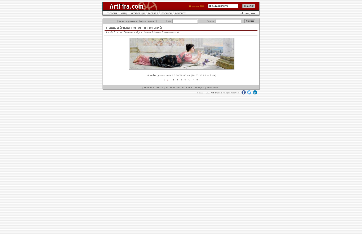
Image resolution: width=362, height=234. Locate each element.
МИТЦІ (124, 13)
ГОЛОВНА (112, 13)
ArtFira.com (216, 93)
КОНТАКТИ (180, 13)
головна (149, 87)
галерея (187, 87)
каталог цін (173, 87)
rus (253, 13)
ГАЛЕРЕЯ (153, 13)
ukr (242, 13)
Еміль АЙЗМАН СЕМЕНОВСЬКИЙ (134, 28)
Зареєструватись (127, 21)
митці (159, 87)
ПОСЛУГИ (167, 13)
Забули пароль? (147, 21)
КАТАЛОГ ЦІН (138, 13)
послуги (199, 87)
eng (248, 13)
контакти (212, 87)
